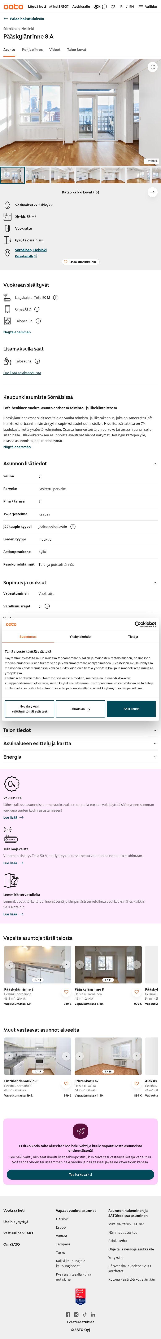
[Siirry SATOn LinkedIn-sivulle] (93, 1314)
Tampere (63, 1244)
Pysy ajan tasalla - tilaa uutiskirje (73, 1277)
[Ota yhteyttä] (104, 6)
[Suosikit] (113, 6)
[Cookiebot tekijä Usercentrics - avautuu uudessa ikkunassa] (137, 624)
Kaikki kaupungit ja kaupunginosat (70, 1263)
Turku (60, 1252)
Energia (12, 757)
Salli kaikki (131, 709)
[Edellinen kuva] (9, 964)
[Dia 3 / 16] (62, 175)
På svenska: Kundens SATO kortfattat (129, 1268)
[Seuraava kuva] (153, 192)
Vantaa (61, 1235)
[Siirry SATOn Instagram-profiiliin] (76, 1314)
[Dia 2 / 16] (37, 175)
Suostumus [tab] (27, 636)
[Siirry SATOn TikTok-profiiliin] (84, 1314)
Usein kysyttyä (15, 1222)
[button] (55, 297)
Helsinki (62, 1219)
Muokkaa (78, 709)
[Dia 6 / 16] (138, 175)
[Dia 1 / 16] (12, 175)
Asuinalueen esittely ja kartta (37, 743)
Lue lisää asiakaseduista (22, 373)
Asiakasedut (117, 1240)
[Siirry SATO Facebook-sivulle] (67, 1314)
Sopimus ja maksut (25, 583)
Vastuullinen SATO (18, 1233)
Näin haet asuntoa (123, 1232)
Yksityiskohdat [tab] (80, 636)
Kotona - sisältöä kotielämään (131, 1279)
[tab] (9, 50)
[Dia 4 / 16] (88, 175)
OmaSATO (11, 1244)
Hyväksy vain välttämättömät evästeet (29, 709)
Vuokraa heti (14, 1210)
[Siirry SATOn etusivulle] (13, 6)
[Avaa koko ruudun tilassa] (153, 67)
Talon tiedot (17, 730)
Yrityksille (115, 1257)
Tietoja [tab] (133, 636)
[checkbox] (66, 992)
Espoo (61, 1227)
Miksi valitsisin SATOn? (126, 1224)
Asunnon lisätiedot (25, 464)
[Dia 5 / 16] (113, 175)
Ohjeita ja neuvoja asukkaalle (131, 1249)
